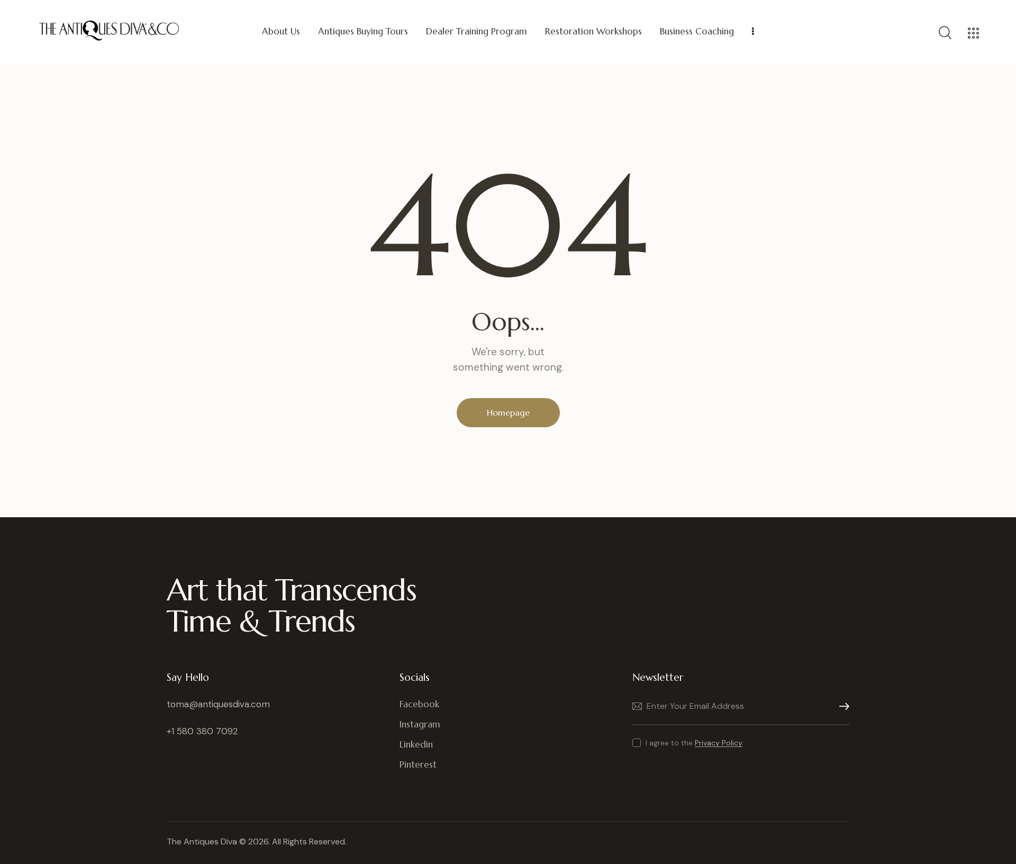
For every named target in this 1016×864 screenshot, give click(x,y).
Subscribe (841, 706)
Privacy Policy (718, 743)
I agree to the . (695, 743)
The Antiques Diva (202, 841)
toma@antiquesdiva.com (218, 704)
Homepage (508, 412)
